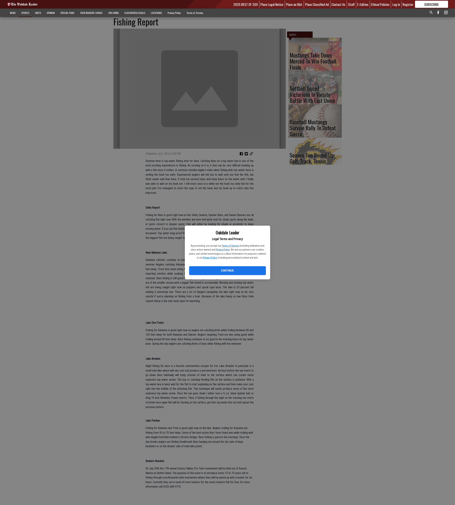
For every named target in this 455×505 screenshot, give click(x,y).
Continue (227, 270)
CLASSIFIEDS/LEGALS (134, 13)
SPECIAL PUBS (67, 13)
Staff (351, 4)
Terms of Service (230, 245)
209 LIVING (113, 13)
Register (408, 4)
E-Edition (362, 4)
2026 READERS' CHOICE (91, 13)
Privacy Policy (223, 249)
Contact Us (338, 4)
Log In (396, 4)
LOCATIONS (156, 13)
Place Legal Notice (271, 4)
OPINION (51, 13)
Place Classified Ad (317, 4)
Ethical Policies (380, 4)
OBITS (38, 13)
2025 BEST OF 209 (245, 4)
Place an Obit (294, 4)
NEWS (13, 13)
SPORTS (25, 13)
